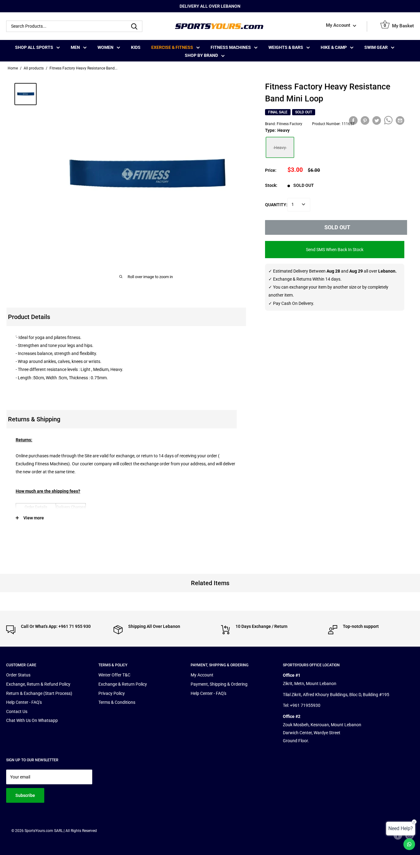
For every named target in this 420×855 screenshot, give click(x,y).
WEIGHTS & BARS (285, 47)
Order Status (18, 674)
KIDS (136, 47)
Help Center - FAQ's (24, 702)
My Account (338, 25)
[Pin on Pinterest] (365, 120)
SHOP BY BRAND (201, 55)
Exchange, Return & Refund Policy (38, 684)
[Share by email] (400, 120)
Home (13, 68)
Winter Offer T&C (114, 674)
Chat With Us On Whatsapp (32, 720)
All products (34, 68)
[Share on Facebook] (353, 120)
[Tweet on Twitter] (376, 120)
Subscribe (25, 795)
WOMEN (105, 47)
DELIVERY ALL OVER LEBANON (210, 6)
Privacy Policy (111, 693)
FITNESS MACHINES (231, 47)
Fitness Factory (289, 123)
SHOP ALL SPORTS (34, 47)
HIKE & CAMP (334, 47)
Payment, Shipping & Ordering (219, 684)
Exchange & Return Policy (122, 684)
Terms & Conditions (116, 702)
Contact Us (16, 711)
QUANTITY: (276, 204)
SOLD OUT (337, 227)
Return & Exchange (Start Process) (39, 693)
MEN (75, 47)
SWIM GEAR (376, 47)
